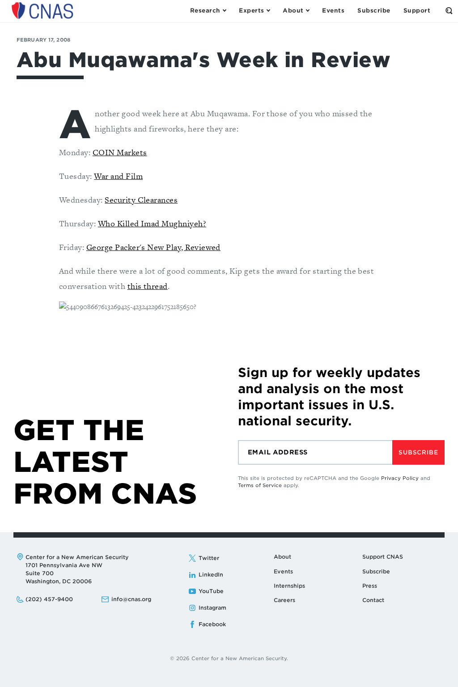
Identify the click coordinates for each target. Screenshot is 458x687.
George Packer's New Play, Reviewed (153, 247)
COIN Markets (120, 152)
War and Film (118, 176)
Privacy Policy (400, 478)
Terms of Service (260, 485)
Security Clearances (141, 199)
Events (283, 571)
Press (369, 585)
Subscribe (418, 452)
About (282, 556)
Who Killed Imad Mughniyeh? (152, 223)
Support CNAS (382, 556)
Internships (289, 585)
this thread (147, 286)
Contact (373, 600)
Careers (284, 600)
